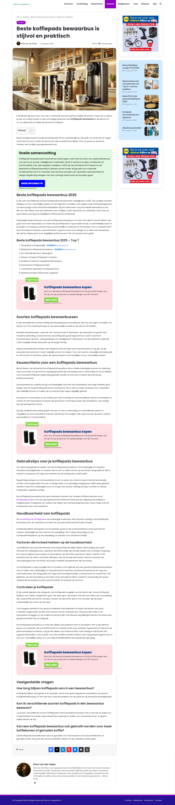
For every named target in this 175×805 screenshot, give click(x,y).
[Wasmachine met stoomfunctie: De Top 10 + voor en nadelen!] (152, 84)
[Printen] (87, 749)
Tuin (135, 4)
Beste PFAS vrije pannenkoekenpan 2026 (131, 99)
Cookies (158, 800)
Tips (155, 4)
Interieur (68, 4)
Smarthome (97, 4)
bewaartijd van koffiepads (32, 519)
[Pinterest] (69, 749)
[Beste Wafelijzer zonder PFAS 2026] (152, 71)
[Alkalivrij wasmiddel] (152, 131)
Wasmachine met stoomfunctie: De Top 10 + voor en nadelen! (130, 85)
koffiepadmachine (25, 499)
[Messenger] (75, 749)
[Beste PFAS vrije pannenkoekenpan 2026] (152, 102)
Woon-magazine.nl (53, 800)
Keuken (110, 4)
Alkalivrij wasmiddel (131, 128)
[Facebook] (51, 749)
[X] (57, 749)
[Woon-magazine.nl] (21, 4)
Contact (128, 800)
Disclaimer (148, 800)
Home (19, 17)
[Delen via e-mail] (81, 749)
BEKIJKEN (51, 299)
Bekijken (57, 245)
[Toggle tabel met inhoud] (30, 131)
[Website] (34, 782)
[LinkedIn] (63, 749)
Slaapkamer (124, 4)
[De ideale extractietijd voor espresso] (152, 118)
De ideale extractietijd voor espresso (130, 115)
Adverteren (138, 800)
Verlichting (82, 4)
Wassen (145, 4)
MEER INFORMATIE (32, 183)
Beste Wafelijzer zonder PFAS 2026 (130, 66)
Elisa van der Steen (29, 44)
